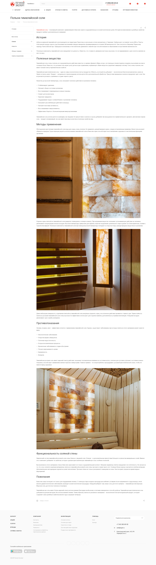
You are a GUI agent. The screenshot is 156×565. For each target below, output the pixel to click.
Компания (37, 516)
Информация (66, 516)
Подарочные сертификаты (68, 530)
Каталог (13, 516)
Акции (12, 520)
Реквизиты (36, 527)
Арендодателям (37, 525)
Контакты (36, 520)
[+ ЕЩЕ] (143, 10)
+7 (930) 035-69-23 (111, 3)
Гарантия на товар (66, 525)
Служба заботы (15, 530)
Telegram (73, 543)
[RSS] (141, 28)
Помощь (95, 516)
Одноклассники (83, 543)
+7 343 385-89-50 (122, 524)
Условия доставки (66, 522)
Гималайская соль (42, 30)
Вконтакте (69, 543)
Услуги (12, 523)
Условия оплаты (65, 520)
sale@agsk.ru (121, 528)
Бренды (13, 527)
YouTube (78, 543)
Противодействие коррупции (69, 527)
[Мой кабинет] (123, 4)
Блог (93, 520)
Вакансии (35, 522)
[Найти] (100, 4)
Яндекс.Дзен (87, 543)
